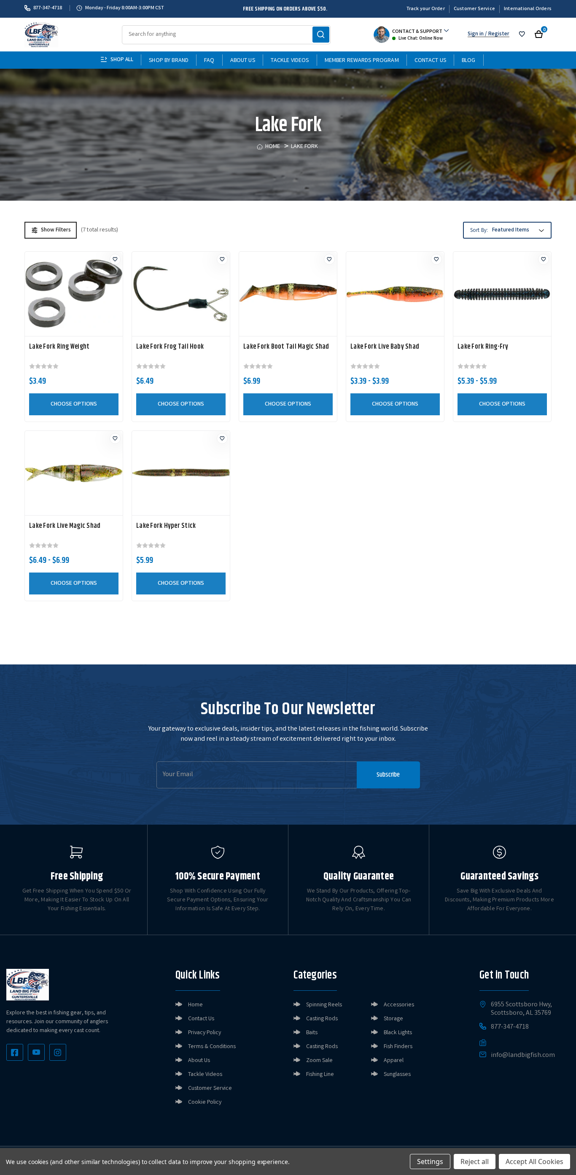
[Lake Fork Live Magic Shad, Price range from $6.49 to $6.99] (74, 473)
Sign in (476, 34)
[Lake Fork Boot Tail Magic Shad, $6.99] (288, 294)
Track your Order (425, 9)
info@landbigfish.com (523, 1055)
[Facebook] (14, 1052)
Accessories (399, 1005)
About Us (242, 60)
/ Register (496, 34)
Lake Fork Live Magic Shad (64, 526)
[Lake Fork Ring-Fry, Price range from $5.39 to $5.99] (502, 294)
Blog (469, 60)
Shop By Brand (168, 60)
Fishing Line (320, 1074)
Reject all (474, 1161)
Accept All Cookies (534, 1161)
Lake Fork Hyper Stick (166, 526)
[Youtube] (36, 1052)
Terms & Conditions (212, 1047)
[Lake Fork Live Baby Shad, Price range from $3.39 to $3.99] (395, 294)
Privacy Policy (204, 1033)
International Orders (528, 9)
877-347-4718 (47, 8)
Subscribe (388, 774)
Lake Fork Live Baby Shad (384, 347)
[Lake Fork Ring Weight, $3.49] (74, 294)
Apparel (394, 1061)
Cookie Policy (204, 1102)
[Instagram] (57, 1052)
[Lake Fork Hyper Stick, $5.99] (181, 473)
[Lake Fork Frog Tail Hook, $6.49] (181, 294)
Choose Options (74, 404)
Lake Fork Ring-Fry (483, 347)
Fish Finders (398, 1047)
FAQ (209, 60)
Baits (312, 1033)
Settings (430, 1161)
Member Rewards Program (362, 60)
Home (195, 1005)
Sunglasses (397, 1074)
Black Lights (398, 1033)
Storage (393, 1019)
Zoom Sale (319, 1061)
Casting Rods (322, 1019)
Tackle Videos (290, 60)
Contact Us (430, 60)
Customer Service (474, 9)
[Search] (320, 35)
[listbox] (517, 231)
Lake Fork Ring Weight (59, 347)
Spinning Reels (324, 1005)
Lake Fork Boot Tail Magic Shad (286, 347)
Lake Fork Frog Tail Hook (170, 347)
